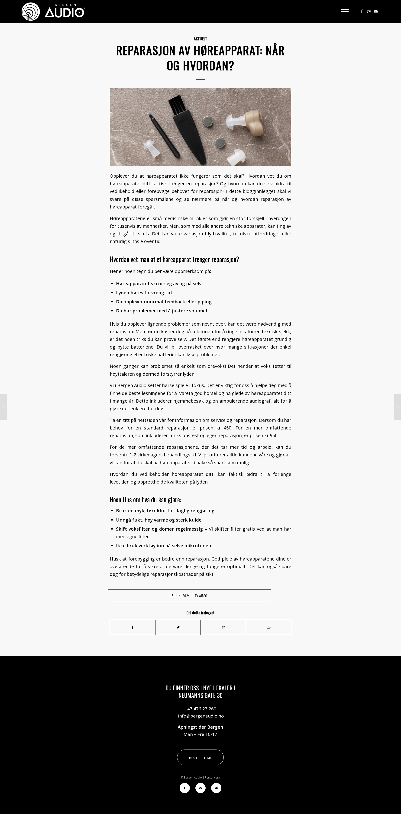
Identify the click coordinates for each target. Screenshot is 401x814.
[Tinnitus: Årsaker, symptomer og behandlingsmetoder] (397, 407)
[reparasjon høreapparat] (200, 127)
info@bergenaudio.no (200, 716)
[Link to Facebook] (362, 11)
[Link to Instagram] (368, 11)
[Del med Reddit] (268, 627)
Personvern (212, 777)
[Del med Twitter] (177, 627)
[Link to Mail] (375, 11)
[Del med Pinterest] (223, 627)
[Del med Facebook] (132, 627)
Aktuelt (200, 38)
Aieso (203, 595)
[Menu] (343, 11)
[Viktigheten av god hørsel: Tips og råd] (3, 407)
